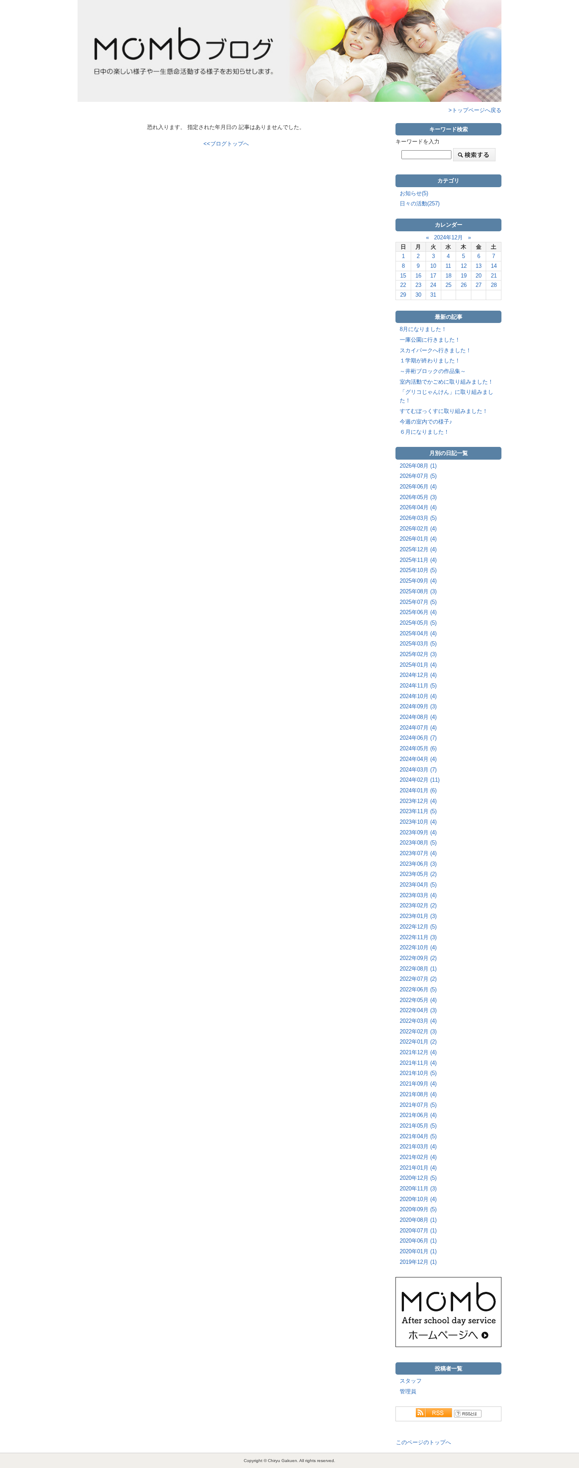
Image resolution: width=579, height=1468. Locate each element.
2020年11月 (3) (418, 1188)
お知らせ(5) (414, 193)
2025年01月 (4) (418, 665)
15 (403, 275)
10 (433, 266)
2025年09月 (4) (418, 581)
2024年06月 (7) (418, 738)
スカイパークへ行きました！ (435, 350)
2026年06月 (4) (418, 486)
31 (433, 295)
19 (464, 275)
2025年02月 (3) (418, 654)
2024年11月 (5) (418, 685)
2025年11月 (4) (418, 560)
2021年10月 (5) (418, 1073)
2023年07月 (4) (418, 853)
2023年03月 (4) (418, 895)
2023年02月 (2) (418, 905)
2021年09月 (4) (418, 1084)
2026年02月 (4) (418, 528)
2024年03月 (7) (418, 769)
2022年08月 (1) (418, 969)
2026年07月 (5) (418, 476)
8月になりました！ (423, 329)
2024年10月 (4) (418, 696)
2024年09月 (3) (418, 706)
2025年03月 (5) (418, 643)
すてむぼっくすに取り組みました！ (444, 411)
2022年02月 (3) (418, 1031)
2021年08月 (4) (418, 1094)
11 (448, 266)
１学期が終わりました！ (430, 360)
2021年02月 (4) (418, 1157)
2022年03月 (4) (418, 1021)
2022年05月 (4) (418, 1000)
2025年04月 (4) (418, 633)
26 (464, 285)
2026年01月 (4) (418, 539)
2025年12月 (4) (418, 549)
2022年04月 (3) (418, 1010)
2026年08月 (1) (418, 466)
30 (418, 295)
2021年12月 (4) (418, 1052)
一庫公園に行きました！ (430, 340)
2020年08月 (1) (418, 1220)
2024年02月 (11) (420, 780)
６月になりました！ (424, 432)
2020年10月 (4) (418, 1199)
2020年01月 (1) (418, 1251)
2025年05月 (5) (418, 623)
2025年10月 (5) (418, 570)
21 (494, 275)
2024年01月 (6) (418, 790)
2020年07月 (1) (418, 1230)
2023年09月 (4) (418, 832)
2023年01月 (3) (418, 916)
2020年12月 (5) (418, 1178)
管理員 (408, 1391)
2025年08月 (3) (418, 591)
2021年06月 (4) (418, 1115)
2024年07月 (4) (418, 727)
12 (464, 266)
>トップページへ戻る (474, 110)
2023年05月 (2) (418, 874)
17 (433, 275)
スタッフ (411, 1381)
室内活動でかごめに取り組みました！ (446, 382)
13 (479, 266)
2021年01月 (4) (418, 1168)
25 (448, 285)
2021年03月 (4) (418, 1146)
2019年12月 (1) (418, 1262)
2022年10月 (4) (418, 947)
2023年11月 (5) (418, 811)
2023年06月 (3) (418, 864)
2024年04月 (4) (418, 759)
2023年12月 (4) (418, 801)
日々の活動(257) (420, 203)
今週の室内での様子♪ (426, 421)
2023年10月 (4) (418, 822)
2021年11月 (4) (418, 1063)
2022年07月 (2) (418, 979)
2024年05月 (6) (418, 748)
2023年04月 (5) (418, 884)
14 (494, 266)
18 (448, 275)
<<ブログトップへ (226, 143)
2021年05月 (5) (418, 1126)
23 (418, 285)
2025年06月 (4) (418, 612)
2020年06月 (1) (418, 1241)
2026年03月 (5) (418, 518)
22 (403, 285)
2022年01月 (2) (418, 1042)
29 (403, 295)
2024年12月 (448, 237)
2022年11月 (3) (418, 937)
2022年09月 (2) (418, 958)
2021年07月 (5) (418, 1105)
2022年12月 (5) (418, 926)
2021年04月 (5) (418, 1136)
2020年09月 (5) (418, 1209)
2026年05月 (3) (418, 497)
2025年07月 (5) (418, 602)
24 (433, 285)
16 (418, 275)
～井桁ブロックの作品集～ (433, 371)
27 (479, 285)
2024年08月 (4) (418, 717)
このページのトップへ (423, 1442)
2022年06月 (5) (418, 989)
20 (479, 275)
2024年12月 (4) (418, 675)
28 (494, 285)
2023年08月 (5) (418, 842)
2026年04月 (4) (418, 507)
